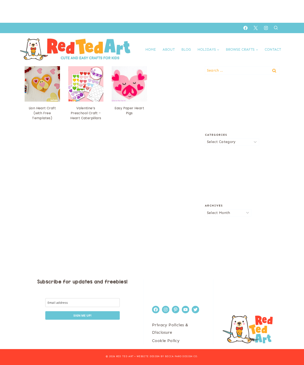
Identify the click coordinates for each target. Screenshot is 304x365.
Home (150, 49)
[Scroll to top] (294, 348)
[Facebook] (245, 28)
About (169, 49)
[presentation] (42, 84)
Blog (186, 49)
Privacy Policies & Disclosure (170, 328)
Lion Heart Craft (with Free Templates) (42, 113)
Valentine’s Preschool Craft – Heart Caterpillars (85, 113)
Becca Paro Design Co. (181, 356)
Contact (273, 49)
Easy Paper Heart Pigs (129, 110)
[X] (255, 28)
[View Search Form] (275, 27)
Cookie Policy (166, 340)
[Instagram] (266, 28)
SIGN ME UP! (82, 315)
